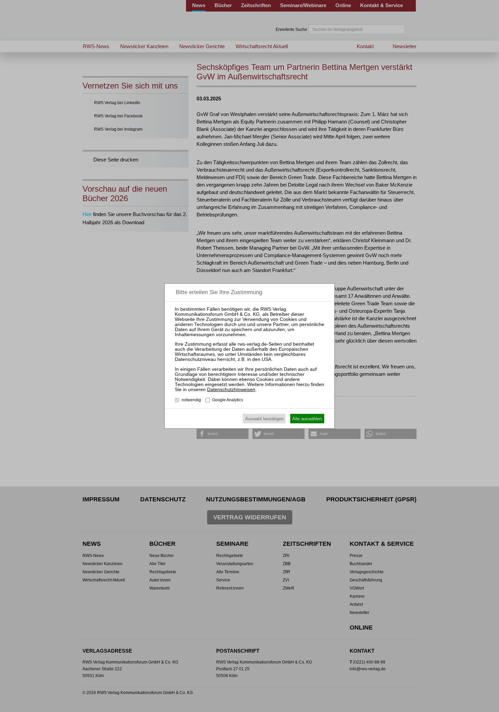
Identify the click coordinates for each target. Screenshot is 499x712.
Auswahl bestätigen (264, 418)
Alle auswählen (307, 418)
